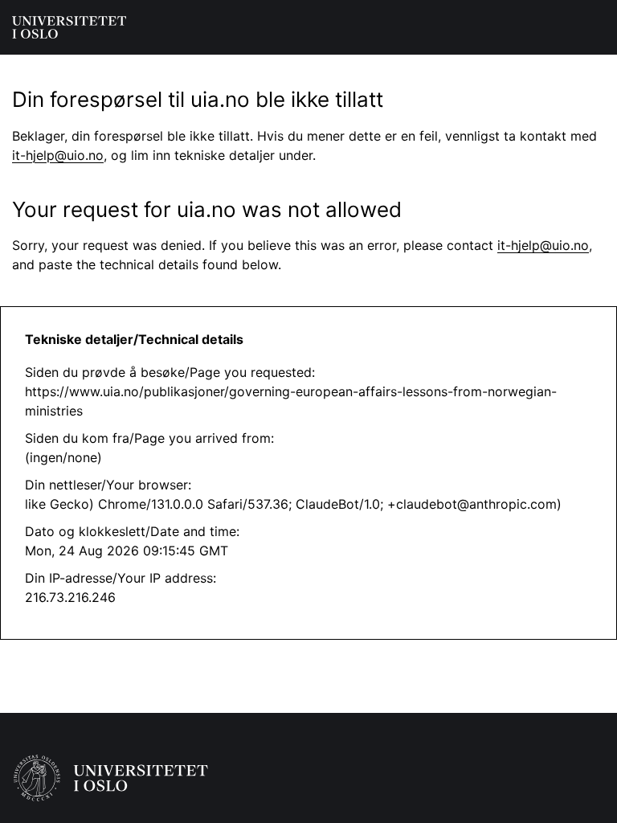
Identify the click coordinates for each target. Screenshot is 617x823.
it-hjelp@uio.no (58, 155)
